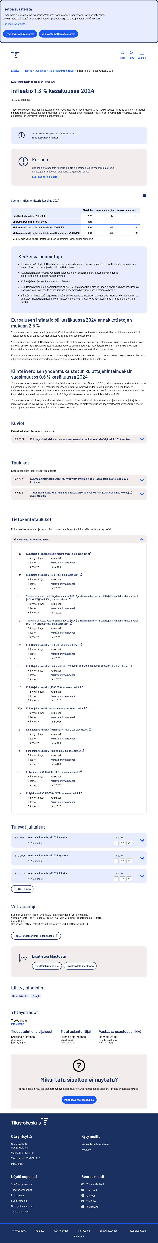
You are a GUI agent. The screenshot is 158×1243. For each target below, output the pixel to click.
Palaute (39, 1230)
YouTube (88, 1201)
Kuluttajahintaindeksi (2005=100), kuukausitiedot (54, 687)
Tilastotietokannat (21, 1189)
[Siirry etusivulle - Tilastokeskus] (15, 55)
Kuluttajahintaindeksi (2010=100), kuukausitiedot (54, 645)
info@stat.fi (18, 1023)
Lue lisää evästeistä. (14, 23)
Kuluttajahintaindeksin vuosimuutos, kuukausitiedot (56, 708)
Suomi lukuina (19, 1200)
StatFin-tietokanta (21, 1184)
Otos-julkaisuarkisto (22, 1206)
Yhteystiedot (18, 1230)
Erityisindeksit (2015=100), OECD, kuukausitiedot (54, 772)
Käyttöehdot (61, 1230)
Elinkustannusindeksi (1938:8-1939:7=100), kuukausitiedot (58, 729)
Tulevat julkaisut (20, 1211)
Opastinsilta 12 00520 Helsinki (19, 1145)
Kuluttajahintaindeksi (63, 562)
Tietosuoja (84, 1230)
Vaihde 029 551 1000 (22, 1152)
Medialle (86, 1149)
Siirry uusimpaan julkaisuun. (45, 137)
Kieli (122, 57)
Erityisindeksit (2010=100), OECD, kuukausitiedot (54, 793)
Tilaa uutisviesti (92, 1184)
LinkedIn (88, 1195)
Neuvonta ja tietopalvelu (95, 1144)
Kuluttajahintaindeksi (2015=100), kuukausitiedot (54, 574)
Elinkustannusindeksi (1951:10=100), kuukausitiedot (55, 750)
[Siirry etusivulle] (29, 1121)
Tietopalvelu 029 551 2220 (25, 1158)
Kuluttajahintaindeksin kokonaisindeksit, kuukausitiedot (58, 553)
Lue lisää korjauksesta (44, 176)
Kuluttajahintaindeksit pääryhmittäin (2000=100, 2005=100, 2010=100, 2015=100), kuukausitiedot (79, 666)
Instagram (89, 1206)
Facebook (89, 1190)
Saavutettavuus (108, 1230)
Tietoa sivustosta (137, 1230)
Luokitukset (18, 1195)
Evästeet (79, 1236)
